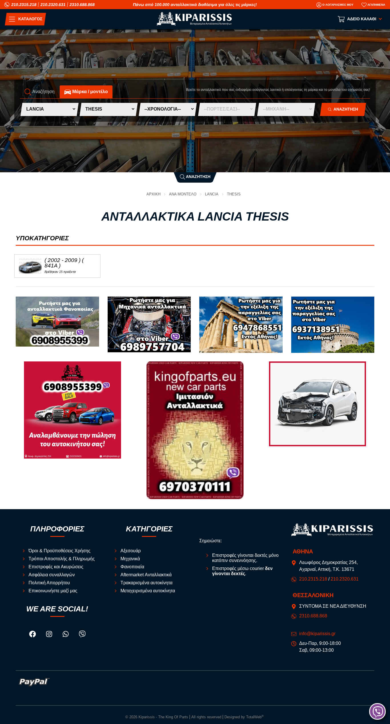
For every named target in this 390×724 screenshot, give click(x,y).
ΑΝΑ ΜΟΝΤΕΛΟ (182, 194)
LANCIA (211, 194)
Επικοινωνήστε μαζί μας (53, 590)
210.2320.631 (53, 4)
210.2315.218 (24, 4)
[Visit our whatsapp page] (66, 635)
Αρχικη (153, 194)
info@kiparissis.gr (317, 633)
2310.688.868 (82, 4)
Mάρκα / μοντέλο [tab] (89, 91)
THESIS (234, 194)
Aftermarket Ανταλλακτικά (146, 574)
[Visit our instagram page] (49, 635)
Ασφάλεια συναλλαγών (52, 574)
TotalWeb (255, 717)
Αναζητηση (344, 109)
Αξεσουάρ (130, 550)
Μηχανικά (130, 558)
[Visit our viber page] (82, 635)
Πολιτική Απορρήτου (49, 582)
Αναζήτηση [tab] (43, 91)
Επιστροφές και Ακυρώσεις (56, 566)
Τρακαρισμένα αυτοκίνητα (146, 582)
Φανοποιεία (132, 566)
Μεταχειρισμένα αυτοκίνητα (147, 590)
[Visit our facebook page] (33, 635)
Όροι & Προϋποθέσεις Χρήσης (60, 550)
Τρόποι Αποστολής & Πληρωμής (62, 558)
